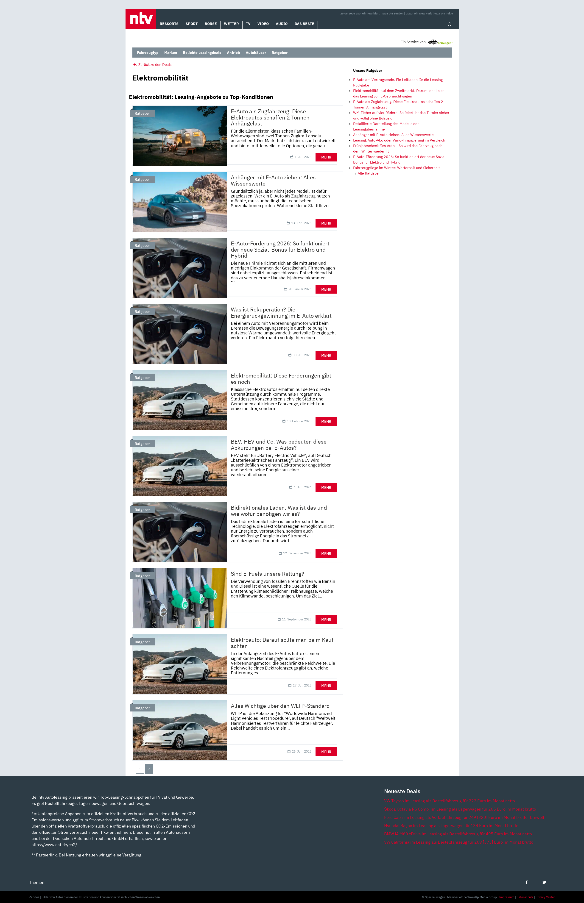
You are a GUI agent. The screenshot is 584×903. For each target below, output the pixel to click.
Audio (282, 23)
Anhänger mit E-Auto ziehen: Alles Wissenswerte (393, 134)
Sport (192, 23)
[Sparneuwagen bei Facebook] (526, 882)
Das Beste (304, 23)
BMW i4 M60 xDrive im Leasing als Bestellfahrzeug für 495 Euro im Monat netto (458, 833)
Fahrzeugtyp (148, 52)
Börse (211, 23)
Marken (170, 52)
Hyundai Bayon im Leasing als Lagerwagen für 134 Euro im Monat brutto (451, 825)
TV (248, 23)
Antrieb (233, 52)
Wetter (231, 23)
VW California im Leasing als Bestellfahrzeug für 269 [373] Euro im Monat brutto (458, 842)
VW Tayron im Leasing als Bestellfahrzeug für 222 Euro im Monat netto (449, 800)
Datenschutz (525, 897)
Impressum (506, 897)
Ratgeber (280, 52)
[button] (141, 19)
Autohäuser (256, 52)
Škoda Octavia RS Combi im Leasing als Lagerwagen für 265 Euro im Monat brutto (460, 809)
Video (263, 23)
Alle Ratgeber (369, 173)
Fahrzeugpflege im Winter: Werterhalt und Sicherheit (396, 167)
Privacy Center (545, 897)
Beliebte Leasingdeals (202, 52)
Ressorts (169, 23)
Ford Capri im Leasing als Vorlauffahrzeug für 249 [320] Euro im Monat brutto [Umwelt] (465, 817)
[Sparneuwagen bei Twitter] (544, 882)
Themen (36, 882)
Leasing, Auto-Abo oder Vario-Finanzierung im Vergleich (399, 140)
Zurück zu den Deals (154, 64)
